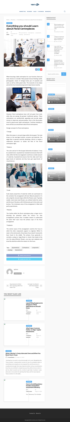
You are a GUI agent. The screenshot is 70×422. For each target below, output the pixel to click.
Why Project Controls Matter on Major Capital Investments (33, 329)
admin (7, 34)
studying (21, 34)
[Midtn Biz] (35, 4)
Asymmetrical (23, 32)
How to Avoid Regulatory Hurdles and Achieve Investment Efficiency (34, 385)
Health (51, 129)
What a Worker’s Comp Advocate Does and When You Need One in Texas (23, 354)
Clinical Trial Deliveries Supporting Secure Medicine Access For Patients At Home (54, 134)
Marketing (22, 11)
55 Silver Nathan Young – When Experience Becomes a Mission (55, 98)
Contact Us (32, 413)
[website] (23, 273)
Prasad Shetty (11, 357)
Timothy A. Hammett (28, 312)
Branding (48, 11)
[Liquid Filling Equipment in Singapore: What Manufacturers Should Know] (16, 309)
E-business (41, 11)
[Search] (64, 11)
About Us (38, 413)
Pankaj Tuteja (51, 140)
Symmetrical (27, 34)
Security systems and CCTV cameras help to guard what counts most (59, 26)
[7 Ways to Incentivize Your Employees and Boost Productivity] (51, 38)
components (38, 32)
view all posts (18, 273)
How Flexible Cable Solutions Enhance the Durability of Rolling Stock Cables (55, 154)
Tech (50, 149)
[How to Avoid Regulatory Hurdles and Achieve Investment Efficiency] (16, 390)
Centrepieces (31, 32)
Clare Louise (29, 391)
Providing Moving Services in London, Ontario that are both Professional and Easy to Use (59, 63)
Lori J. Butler (51, 160)
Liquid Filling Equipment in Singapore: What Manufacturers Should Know (34, 305)
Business (29, 11)
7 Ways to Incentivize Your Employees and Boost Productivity (59, 38)
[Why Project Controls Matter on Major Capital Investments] (16, 334)
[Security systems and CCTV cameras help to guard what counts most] (51, 26)
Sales (34, 11)
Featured (51, 94)
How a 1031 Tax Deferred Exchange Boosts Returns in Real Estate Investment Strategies (58, 50)
